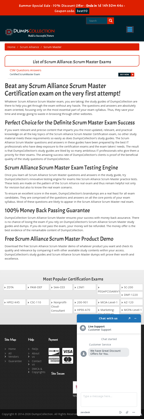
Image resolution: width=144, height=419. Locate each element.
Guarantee (14, 361)
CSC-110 (35, 302)
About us (35, 355)
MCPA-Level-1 (132, 310)
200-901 (82, 302)
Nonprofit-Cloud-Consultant (59, 306)
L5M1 (80, 287)
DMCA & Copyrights (37, 370)
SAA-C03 (59, 287)
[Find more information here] (109, 365)
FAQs (35, 348)
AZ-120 (128, 302)
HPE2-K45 (13, 302)
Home (11, 47)
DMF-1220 (130, 295)
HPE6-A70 (83, 310)
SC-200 (128, 287)
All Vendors (13, 355)
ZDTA (10, 287)
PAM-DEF (35, 287)
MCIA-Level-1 (109, 302)
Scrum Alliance (29, 47)
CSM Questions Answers (25, 70)
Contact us (36, 362)
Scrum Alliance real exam (76, 183)
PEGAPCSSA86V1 (108, 291)
